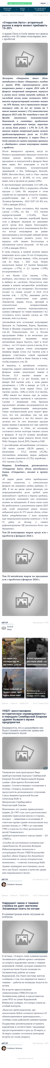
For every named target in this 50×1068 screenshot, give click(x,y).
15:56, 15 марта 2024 (40, 895)
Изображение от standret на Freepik (36, 74)
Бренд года (22, 9)
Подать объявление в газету (20, 3)
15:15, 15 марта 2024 (40, 1059)
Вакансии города (7, 9)
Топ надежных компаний (40, 9)
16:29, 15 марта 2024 (40, 703)
